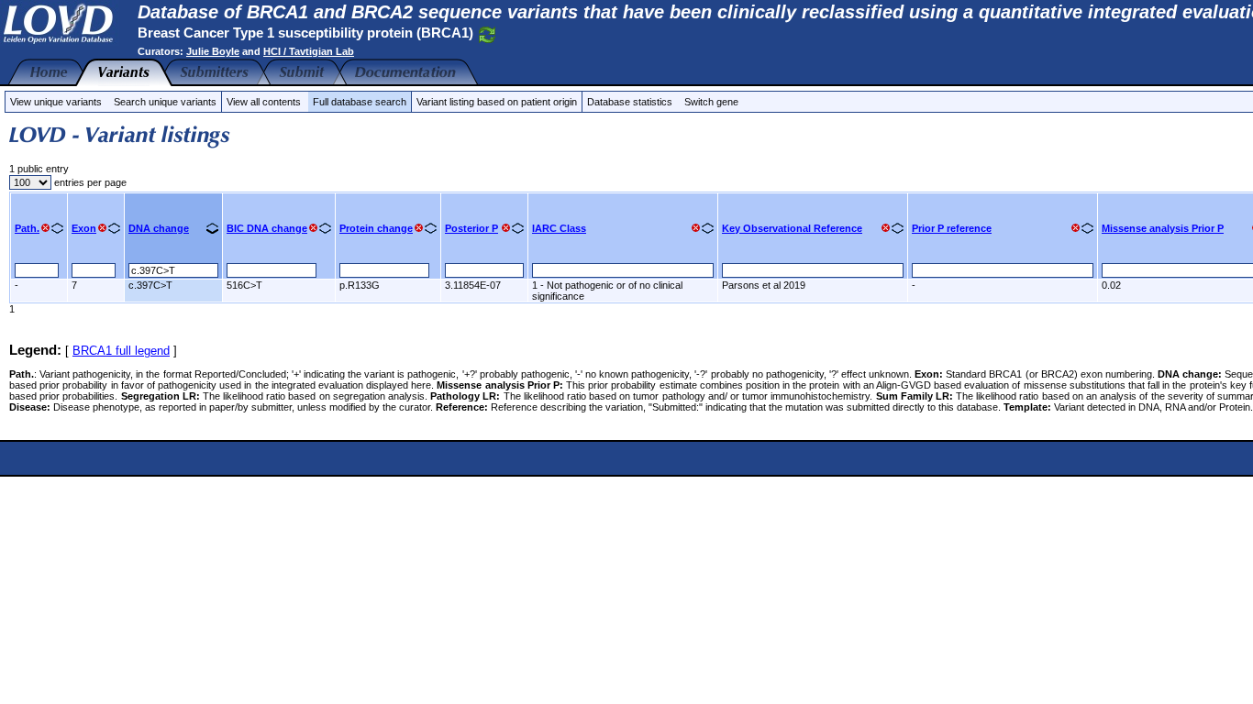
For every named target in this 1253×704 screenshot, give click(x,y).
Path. (27, 228)
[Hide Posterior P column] (506, 228)
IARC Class (559, 228)
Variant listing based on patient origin (496, 101)
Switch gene (711, 101)
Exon (84, 228)
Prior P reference (952, 228)
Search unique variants (165, 101)
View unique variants (56, 101)
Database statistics (629, 101)
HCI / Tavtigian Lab (308, 51)
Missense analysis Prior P (1163, 228)
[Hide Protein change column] (419, 228)
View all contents (264, 101)
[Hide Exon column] (102, 228)
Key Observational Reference (792, 228)
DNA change (158, 228)
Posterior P (471, 228)
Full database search (359, 101)
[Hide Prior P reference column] (1075, 228)
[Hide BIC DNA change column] (313, 228)
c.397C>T (150, 285)
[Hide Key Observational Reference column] (886, 228)
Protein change (376, 228)
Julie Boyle (212, 51)
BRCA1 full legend (121, 351)
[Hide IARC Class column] (696, 228)
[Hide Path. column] (45, 228)
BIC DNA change (267, 228)
